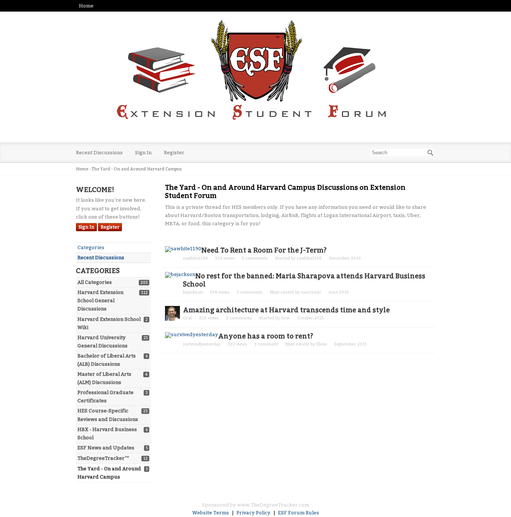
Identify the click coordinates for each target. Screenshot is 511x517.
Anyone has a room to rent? (265, 336)
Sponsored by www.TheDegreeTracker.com (255, 505)
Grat (187, 318)
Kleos (321, 344)
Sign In (143, 152)
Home (86, 6)
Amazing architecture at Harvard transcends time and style (286, 310)
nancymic (311, 292)
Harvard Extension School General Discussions (100, 301)
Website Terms (210, 513)
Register (174, 152)
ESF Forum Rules (298, 513)
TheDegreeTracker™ (103, 458)
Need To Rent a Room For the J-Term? (264, 250)
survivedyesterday (201, 344)
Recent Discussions (99, 152)
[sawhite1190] (183, 249)
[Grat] (172, 313)
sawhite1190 (195, 258)
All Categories (94, 282)
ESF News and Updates (105, 448)
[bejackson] (180, 275)
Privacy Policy (253, 513)
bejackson (193, 292)
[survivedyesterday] (191, 335)
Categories (90, 247)
